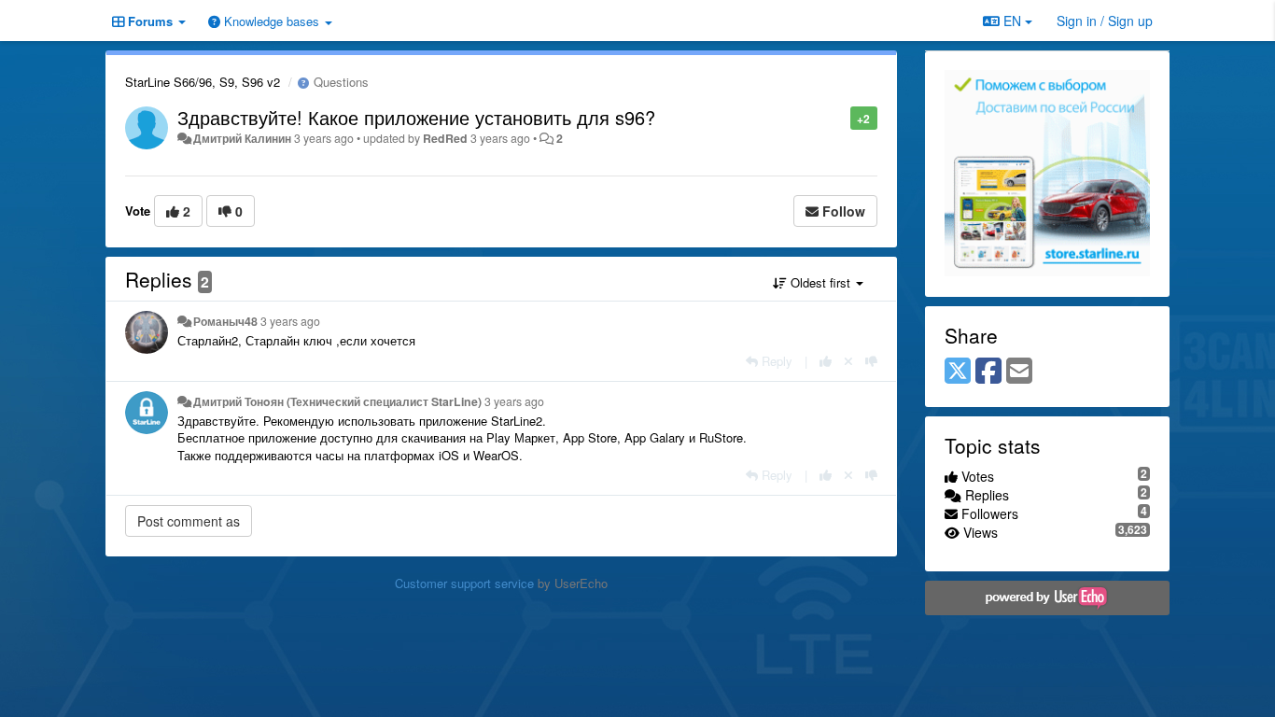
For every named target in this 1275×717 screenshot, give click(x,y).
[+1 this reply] (826, 361)
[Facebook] (988, 371)
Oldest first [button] (820, 282)
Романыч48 (225, 321)
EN (1012, 20)
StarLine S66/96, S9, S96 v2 (202, 82)
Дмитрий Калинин (242, 138)
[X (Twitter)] (958, 371)
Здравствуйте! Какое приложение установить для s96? (416, 117)
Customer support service (464, 583)
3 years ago (290, 321)
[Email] (1019, 371)
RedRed (445, 138)
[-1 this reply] (871, 361)
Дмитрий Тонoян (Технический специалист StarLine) (337, 401)
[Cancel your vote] (848, 361)
